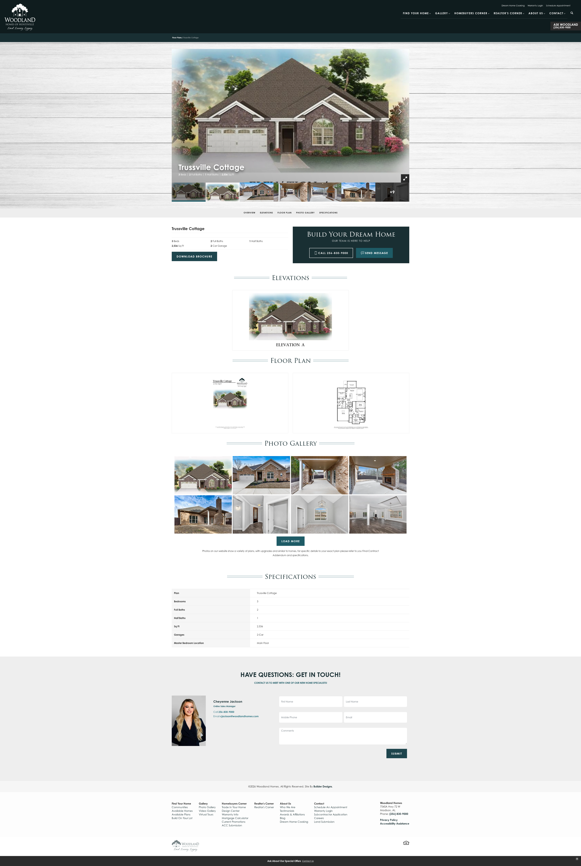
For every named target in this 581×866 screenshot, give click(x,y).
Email (236, 716)
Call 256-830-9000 (333, 253)
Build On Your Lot (182, 818)
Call (223, 711)
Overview (249, 212)
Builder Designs (322, 786)
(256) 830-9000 (398, 813)
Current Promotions (233, 821)
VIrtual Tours (206, 814)
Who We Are (287, 807)
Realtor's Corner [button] (508, 13)
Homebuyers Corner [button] (470, 13)
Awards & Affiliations (292, 814)
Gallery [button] (441, 13)
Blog (282, 818)
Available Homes (182, 810)
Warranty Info (230, 814)
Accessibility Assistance (394, 823)
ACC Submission (232, 825)
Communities (180, 807)
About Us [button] (535, 13)
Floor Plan (284, 212)
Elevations (266, 212)
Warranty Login (535, 5)
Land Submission (324, 821)
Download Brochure (194, 256)
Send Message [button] (376, 253)
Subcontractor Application (330, 814)
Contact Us (308, 861)
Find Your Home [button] (416, 13)
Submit (396, 753)
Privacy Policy (389, 819)
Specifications (328, 212)
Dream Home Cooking (513, 5)
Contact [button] (556, 13)
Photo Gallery (305, 212)
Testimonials (287, 810)
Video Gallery (207, 810)
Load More (290, 541)
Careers (319, 818)
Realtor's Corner (264, 807)
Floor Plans (177, 37)
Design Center (231, 810)
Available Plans (181, 814)
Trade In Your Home (234, 807)
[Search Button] (572, 13)
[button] (572, 14)
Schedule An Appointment (330, 807)
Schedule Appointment (558, 5)
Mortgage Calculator (235, 818)
